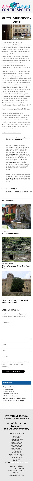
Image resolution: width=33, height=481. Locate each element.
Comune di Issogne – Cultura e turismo (14, 398)
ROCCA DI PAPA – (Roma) (10, 233)
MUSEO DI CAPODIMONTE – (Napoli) (17, 191)
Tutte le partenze (16, 139)
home (3, 231)
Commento (6, 322)
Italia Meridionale (10, 263)
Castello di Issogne (12, 396)
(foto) (12, 147)
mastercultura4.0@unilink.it (19, 462)
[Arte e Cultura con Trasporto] (16, 11)
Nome (5, 344)
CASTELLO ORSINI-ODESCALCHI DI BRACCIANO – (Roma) (15, 301)
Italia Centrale (9, 231)
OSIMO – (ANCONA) (10, 189)
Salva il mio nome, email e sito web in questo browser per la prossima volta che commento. (16, 364)
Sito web (5, 356)
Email (5, 350)
